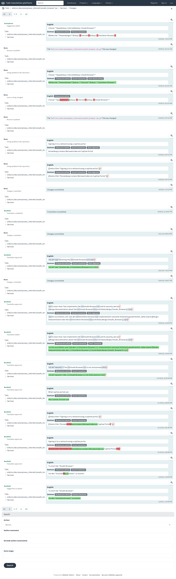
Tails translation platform (19, 3)
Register (154, 3)
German (63, 8)
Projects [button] (83, 3)
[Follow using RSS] (171, 8)
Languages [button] (96, 3)
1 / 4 (15, 14)
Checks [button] (108, 3)
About (78, 575)
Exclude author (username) (15, 540)
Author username (11, 530)
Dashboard (71, 3)
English (50, 24)
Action (6, 520)
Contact (85, 575)
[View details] (172, 20)
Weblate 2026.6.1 (68, 575)
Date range (9, 551)
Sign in (164, 3)
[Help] (172, 3)
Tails (7, 8)
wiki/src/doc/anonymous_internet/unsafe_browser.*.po (34, 8)
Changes (72, 8)
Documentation (94, 575)
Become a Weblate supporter (112, 575)
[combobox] (50, 3)
